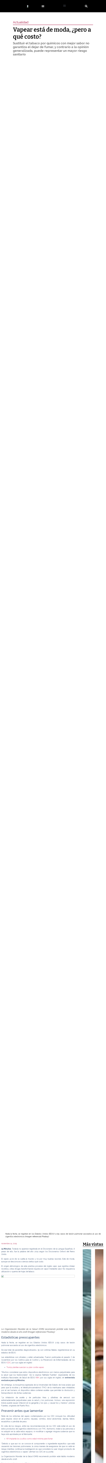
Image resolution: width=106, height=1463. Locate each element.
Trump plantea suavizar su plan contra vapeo (25, 1367)
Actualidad (20, 22)
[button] (43, 6)
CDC (9, 1363)
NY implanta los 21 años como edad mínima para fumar (29, 1439)
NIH (37, 1378)
